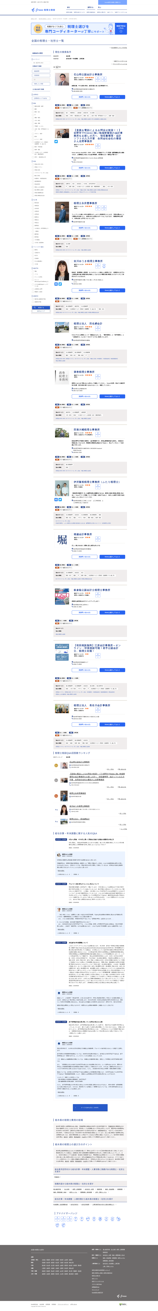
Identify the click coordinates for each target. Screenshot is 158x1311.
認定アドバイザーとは (121, 12)
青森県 (48, 1259)
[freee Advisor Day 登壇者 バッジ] (81, 1218)
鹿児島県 (71, 1274)
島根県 (48, 1271)
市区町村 (36, 75)
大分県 (61, 1274)
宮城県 (57, 1259)
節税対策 (99, 1189)
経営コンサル (73, 1192)
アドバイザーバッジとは (120, 64)
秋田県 (61, 1259)
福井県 (57, 1265)
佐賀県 (48, 1274)
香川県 (70, 1271)
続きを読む (61, 870)
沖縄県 (76, 1274)
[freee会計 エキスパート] (57, 1218)
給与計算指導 (85, 1204)
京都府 (52, 1268)
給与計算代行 (74, 1204)
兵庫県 (61, 1268)
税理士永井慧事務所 (77, 793)
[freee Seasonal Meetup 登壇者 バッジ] (87, 1218)
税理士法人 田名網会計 (79, 819)
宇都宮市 (110, 1126)
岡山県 (52, 1271)
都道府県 (36, 71)
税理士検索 (69, 12)
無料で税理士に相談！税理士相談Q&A (102, 1273)
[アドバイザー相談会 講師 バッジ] (94, 1218)
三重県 (44, 1268)
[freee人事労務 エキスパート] (69, 1218)
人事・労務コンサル (101, 1192)
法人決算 (66, 1189)
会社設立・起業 (89, 1189)
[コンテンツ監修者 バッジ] (63, 1225)
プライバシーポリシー (63, 1304)
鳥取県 (44, 1271)
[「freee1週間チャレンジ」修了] (100, 1218)
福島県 (70, 1259)
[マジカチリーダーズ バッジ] (118, 1218)
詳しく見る (110, 769)
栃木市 (66, 1137)
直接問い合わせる (84, 97)
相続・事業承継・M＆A (118, 1255)
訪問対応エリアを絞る (40, 98)
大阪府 (57, 1268)
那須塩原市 (77, 1137)
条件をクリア (41, 311)
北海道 (44, 1259)
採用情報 (48, 1304)
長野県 (66, 1265)
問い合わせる (122, 769)
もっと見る (124, 829)
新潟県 (44, 1265)
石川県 (52, 1265)
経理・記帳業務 (77, 1189)
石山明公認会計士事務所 (79, 762)
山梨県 (61, 1265)
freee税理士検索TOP (97, 1292)
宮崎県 (66, 1274)
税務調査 (120, 1189)
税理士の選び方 (101, 12)
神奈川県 (71, 1262)
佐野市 (71, 1137)
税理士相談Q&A (91, 12)
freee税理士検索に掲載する (113, 2)
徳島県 (66, 1271)
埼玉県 (57, 1262)
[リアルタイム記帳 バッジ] (106, 1218)
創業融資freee (95, 1287)
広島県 (57, 1271)
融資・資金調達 (109, 1189)
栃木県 (48, 1262)
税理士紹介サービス (79, 12)
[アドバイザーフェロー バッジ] (57, 1225)
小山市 (84, 1137)
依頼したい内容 (38, 83)
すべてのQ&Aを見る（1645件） (90, 1107)
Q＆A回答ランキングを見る (119, 47)
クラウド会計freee (97, 1284)
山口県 (61, 1271)
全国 (32, 1257)
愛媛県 (75, 1271)
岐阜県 (70, 1265)
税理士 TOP (34, 18)
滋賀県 (48, 1268)
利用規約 (54, 1304)
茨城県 (44, 1262)
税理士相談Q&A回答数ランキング (101, 1270)
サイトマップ (95, 1289)
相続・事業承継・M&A (59, 1192)
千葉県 (61, 1262)
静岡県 (75, 1265)
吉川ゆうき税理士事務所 (79, 806)
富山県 (48, 1265)
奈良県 (66, 1268)
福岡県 (44, 1274)
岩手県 (52, 1259)
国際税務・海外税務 (86, 1192)
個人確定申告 (57, 1189)
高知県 (79, 1271)
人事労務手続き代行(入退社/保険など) (103, 1204)
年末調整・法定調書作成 (60, 1204)
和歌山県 (71, 1268)
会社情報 (42, 1304)
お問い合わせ (73, 1304)
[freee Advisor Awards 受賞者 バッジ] (75, 1218)
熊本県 (57, 1274)
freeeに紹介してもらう (112, 97)
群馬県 (52, 1262)
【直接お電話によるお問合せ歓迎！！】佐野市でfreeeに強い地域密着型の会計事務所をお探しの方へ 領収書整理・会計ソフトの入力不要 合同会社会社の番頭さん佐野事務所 (97, 777)
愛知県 (79, 1265)
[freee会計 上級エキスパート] (63, 1218)
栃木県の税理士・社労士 (45, 18)
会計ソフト (110, 12)
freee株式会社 (34, 1304)
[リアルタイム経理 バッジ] (112, 1218)
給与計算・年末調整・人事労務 (111, 1263)
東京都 (66, 1262)
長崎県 (52, 1274)
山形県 (66, 1259)
